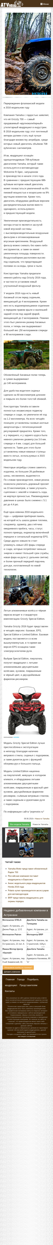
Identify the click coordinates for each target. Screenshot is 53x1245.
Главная (10, 979)
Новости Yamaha (42, 819)
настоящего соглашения (26, 1036)
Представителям (28, 985)
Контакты (10, 991)
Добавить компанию (12, 972)
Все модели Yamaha (19, 824)
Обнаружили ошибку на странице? (18, 968)
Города (21, 979)
